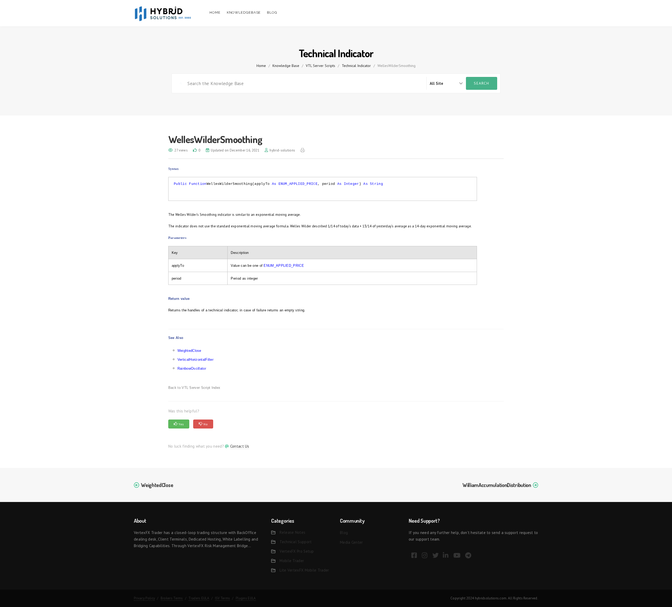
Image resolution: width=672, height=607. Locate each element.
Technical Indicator (356, 65)
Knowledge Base (285, 65)
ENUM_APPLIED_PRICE (298, 184)
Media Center (351, 542)
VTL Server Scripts (320, 65)
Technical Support (296, 541)
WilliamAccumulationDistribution (497, 485)
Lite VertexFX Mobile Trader (304, 570)
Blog (272, 12)
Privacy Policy (144, 598)
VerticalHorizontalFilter (195, 360)
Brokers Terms (172, 598)
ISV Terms (222, 598)
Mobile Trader (292, 560)
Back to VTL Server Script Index (194, 388)
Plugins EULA (246, 598)
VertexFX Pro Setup (297, 551)
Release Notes (292, 532)
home (261, 65)
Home (214, 12)
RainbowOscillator (191, 368)
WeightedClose (189, 351)
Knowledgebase (244, 12)
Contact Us (239, 446)
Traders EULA (198, 598)
